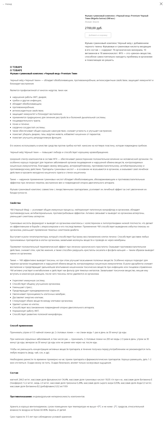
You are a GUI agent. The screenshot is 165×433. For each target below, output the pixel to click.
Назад (8, 4)
